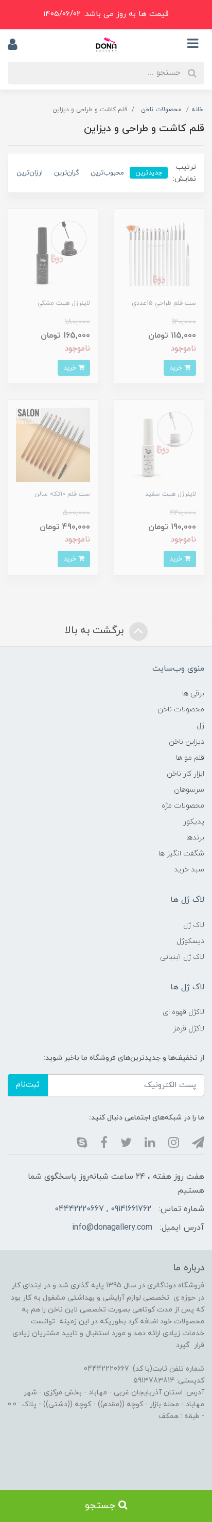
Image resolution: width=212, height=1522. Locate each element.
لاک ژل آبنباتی (182, 957)
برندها (195, 838)
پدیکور (193, 822)
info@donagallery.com (112, 1227)
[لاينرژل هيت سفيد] (159, 444)
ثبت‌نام (28, 1084)
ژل (200, 725)
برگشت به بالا (96, 630)
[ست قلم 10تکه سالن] (53, 444)
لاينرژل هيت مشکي (64, 303)
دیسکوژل (190, 941)
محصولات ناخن (180, 709)
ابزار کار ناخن (185, 774)
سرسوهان (189, 790)
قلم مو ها (190, 758)
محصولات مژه (183, 806)
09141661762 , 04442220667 (103, 1209)
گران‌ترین (66, 173)
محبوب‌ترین (107, 173)
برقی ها (193, 693)
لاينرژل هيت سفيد (170, 494)
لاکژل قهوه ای (183, 1012)
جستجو (101, 1506)
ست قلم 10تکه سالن (62, 494)
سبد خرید (189, 869)
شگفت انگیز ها (181, 854)
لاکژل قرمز (188, 1029)
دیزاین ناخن (186, 742)
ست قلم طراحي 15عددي (164, 303)
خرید (176, 368)
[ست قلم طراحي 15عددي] (159, 253)
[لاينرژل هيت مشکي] (53, 253)
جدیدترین (148, 173)
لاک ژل (193, 925)
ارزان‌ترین (29, 173)
